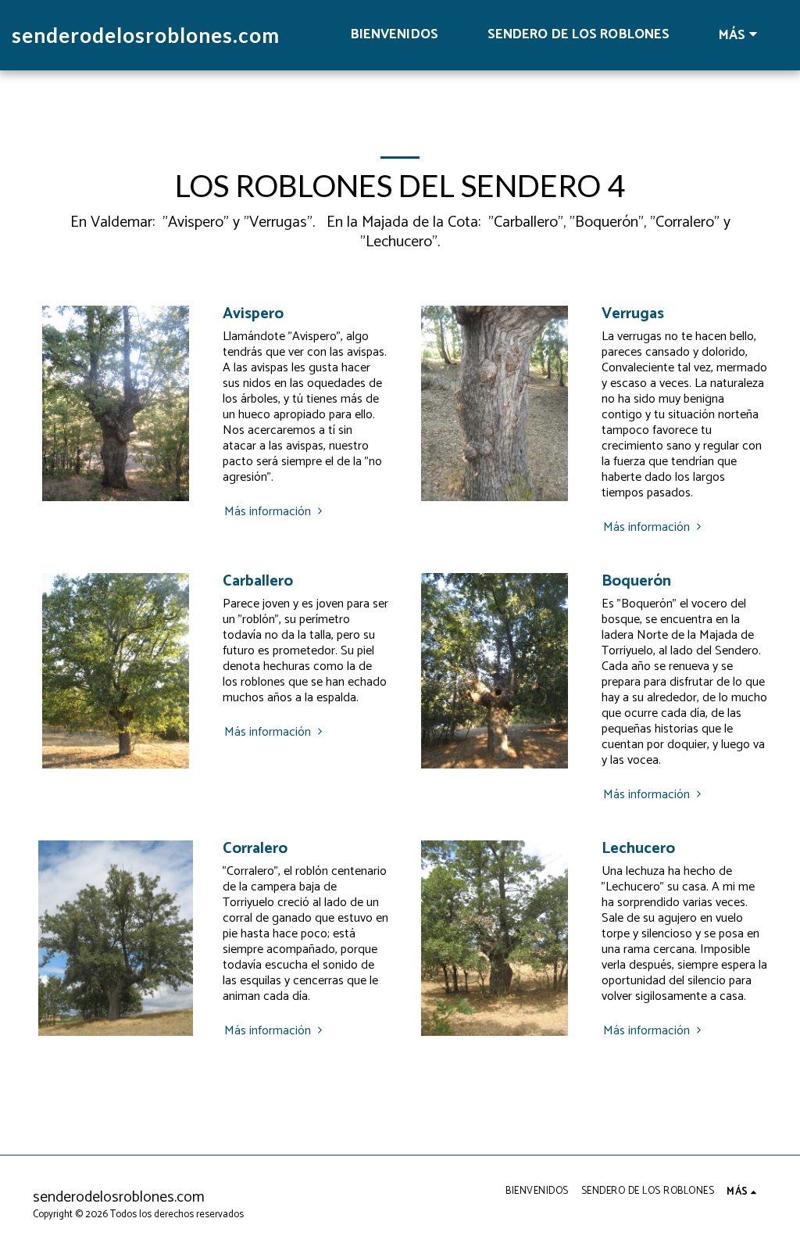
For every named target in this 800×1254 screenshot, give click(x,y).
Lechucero (638, 849)
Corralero (255, 849)
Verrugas (633, 314)
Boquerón (636, 581)
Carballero (258, 581)
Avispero (253, 314)
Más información (269, 512)
